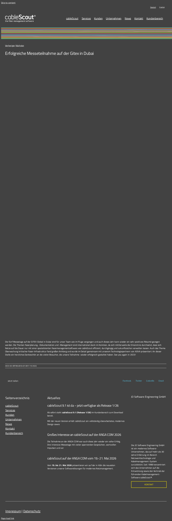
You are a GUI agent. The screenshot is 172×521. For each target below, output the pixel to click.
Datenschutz (32, 511)
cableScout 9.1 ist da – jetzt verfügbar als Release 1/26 (83, 405)
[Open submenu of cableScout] (39, 406)
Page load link (7, 518)
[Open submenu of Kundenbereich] (39, 433)
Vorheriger (10, 45)
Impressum (13, 511)
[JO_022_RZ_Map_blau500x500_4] (151, 402)
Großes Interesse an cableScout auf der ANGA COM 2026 (84, 434)
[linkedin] (164, 510)
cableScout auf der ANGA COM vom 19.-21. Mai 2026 (81, 458)
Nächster (20, 45)
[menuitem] (153, 7)
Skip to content (8, 2)
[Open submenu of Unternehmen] (39, 419)
